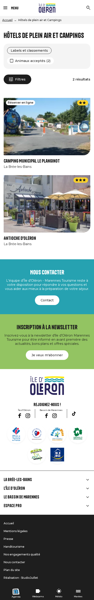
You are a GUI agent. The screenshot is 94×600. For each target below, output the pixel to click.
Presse (8, 539)
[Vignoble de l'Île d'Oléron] (78, 434)
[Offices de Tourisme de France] (16, 434)
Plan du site (12, 570)
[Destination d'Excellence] (37, 434)
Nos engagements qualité (22, 554)
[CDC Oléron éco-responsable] (37, 454)
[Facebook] (19, 415)
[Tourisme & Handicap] (57, 454)
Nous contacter (14, 562)
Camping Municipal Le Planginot (32, 161)
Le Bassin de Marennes (21, 497)
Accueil (7, 20)
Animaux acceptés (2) (32, 60)
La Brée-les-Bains (18, 480)
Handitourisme (14, 546)
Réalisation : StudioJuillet (21, 577)
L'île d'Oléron (14, 488)
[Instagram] (28, 415)
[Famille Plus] (57, 434)
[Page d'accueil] (47, 8)
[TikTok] (74, 413)
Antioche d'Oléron (20, 238)
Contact (47, 300)
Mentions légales (15, 531)
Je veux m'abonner (47, 355)
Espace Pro (13, 506)
